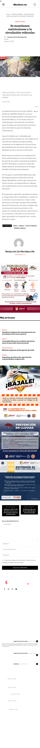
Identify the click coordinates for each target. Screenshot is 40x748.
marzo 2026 (7, 739)
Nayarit (4, 330)
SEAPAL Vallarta (20, 228)
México (21, 226)
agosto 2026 (7, 723)
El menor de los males (10, 691)
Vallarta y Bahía (17, 14)
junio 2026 (6, 729)
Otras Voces (6, 694)
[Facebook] (10, 47)
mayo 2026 (7, 732)
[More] (29, 47)
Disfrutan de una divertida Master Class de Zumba (29, 511)
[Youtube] (16, 589)
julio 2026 (6, 726)
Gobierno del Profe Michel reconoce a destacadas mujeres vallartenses (10, 511)
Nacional (5, 709)
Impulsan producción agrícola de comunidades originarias (16, 358)
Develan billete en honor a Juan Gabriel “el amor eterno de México (20, 705)
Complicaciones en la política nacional (16, 698)
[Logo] (20, 582)
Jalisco (15, 226)
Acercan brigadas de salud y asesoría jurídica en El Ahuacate (19, 684)
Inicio (8, 14)
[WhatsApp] (25, 47)
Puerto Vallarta (31, 226)
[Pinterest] (20, 47)
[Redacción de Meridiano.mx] (20, 243)
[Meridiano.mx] (20, 4)
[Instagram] (8, 589)
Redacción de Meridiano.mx (17, 37)
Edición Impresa (7, 347)
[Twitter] (15, 47)
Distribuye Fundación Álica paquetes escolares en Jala (19, 675)
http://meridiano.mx (20, 254)
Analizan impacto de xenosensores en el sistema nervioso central (18, 333)
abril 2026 (6, 736)
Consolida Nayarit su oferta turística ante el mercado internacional (18, 342)
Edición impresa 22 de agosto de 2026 (18, 350)
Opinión (4, 701)
